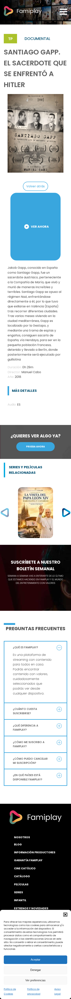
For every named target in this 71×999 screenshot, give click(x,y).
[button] (65, 914)
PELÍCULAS (21, 884)
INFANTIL (20, 900)
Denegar (35, 969)
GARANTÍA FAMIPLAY (28, 860)
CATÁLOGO (22, 876)
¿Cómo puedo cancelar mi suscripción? (30, 761)
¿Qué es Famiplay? (25, 647)
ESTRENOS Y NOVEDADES (31, 908)
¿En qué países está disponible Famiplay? (27, 777)
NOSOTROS (22, 837)
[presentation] (4, 512)
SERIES (18, 892)
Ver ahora (40, 226)
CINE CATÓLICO (25, 868)
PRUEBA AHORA (35, 446)
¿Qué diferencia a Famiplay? (25, 728)
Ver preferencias (35, 980)
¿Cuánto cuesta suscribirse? (25, 711)
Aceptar (35, 959)
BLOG (18, 844)
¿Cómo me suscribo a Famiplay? (28, 744)
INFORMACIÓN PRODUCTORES (34, 852)
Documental (37, 38)
